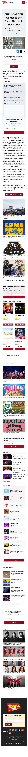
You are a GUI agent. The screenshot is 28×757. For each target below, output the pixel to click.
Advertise (7, 736)
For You (9, 198)
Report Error (14, 739)
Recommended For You (8, 567)
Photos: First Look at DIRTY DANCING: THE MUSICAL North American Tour (13, 92)
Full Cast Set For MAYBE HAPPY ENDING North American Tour (13, 673)
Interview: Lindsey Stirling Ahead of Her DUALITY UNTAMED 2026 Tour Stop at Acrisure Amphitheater (13, 87)
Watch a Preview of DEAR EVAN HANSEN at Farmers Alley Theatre (19, 462)
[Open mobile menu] (26, 2)
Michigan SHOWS (7, 485)
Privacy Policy (18, 743)
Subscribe (14, 446)
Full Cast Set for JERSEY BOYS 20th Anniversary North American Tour (12, 688)
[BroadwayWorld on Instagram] (13, 730)
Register (15, 2)
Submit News (9, 737)
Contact (16, 736)
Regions (15, 737)
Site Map (20, 737)
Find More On (13, 355)
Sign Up (14, 66)
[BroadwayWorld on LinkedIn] (16, 730)
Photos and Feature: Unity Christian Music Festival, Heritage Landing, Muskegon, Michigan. (13, 102)
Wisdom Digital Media (18, 742)
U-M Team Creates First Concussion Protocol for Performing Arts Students (12, 96)
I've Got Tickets (8, 324)
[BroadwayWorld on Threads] (22, 730)
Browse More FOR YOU (13, 605)
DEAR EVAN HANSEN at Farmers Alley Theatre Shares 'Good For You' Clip (19, 456)
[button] (23, 2)
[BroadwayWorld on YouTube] (10, 733)
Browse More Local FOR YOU (15, 280)
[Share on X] (21, 51)
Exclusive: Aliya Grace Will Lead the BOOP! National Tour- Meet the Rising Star (14, 658)
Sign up (14, 622)
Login (19, 2)
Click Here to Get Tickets (14, 194)
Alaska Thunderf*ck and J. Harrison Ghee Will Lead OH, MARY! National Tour (13, 643)
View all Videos (6, 481)
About (12, 736)
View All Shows (14, 556)
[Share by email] (24, 51)
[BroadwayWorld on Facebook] (10, 730)
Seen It (8, 322)
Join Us (21, 736)
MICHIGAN (11, 2)
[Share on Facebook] (18, 51)
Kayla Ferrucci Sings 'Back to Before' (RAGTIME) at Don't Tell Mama (19, 476)
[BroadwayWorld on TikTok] (19, 730)
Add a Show (14, 560)
